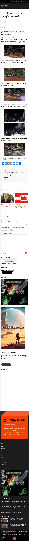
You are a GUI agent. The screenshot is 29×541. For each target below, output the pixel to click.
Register (26, 1)
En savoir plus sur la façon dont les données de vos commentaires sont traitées (13, 229)
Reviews (3, 462)
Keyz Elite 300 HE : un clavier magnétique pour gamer (16, 519)
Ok (14, 538)
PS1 (2, 457)
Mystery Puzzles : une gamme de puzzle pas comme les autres (18, 525)
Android (3, 446)
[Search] (26, 253)
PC (2, 455)
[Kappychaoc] (4, 6)
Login (21, 1)
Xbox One (3, 464)
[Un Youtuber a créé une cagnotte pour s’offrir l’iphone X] (21, 202)
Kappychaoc (4, 20)
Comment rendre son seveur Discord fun (11, 512)
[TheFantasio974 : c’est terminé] (7, 202)
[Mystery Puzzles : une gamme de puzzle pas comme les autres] (4, 528)
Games (3, 448)
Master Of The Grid (6, 510)
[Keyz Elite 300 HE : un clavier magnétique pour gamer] (4, 522)
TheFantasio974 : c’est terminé (6, 205)
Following (15, 1)
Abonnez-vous (6, 364)
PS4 (2, 460)
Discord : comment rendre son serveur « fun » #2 (13, 501)
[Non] (27, 535)
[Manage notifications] (4, 537)
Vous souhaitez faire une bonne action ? (21, 190)
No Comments (21, 20)
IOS (2, 450)
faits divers (5, 21)
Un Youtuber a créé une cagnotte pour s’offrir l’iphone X (20, 206)
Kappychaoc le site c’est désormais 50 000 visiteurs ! (14, 504)
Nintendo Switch (5, 453)
